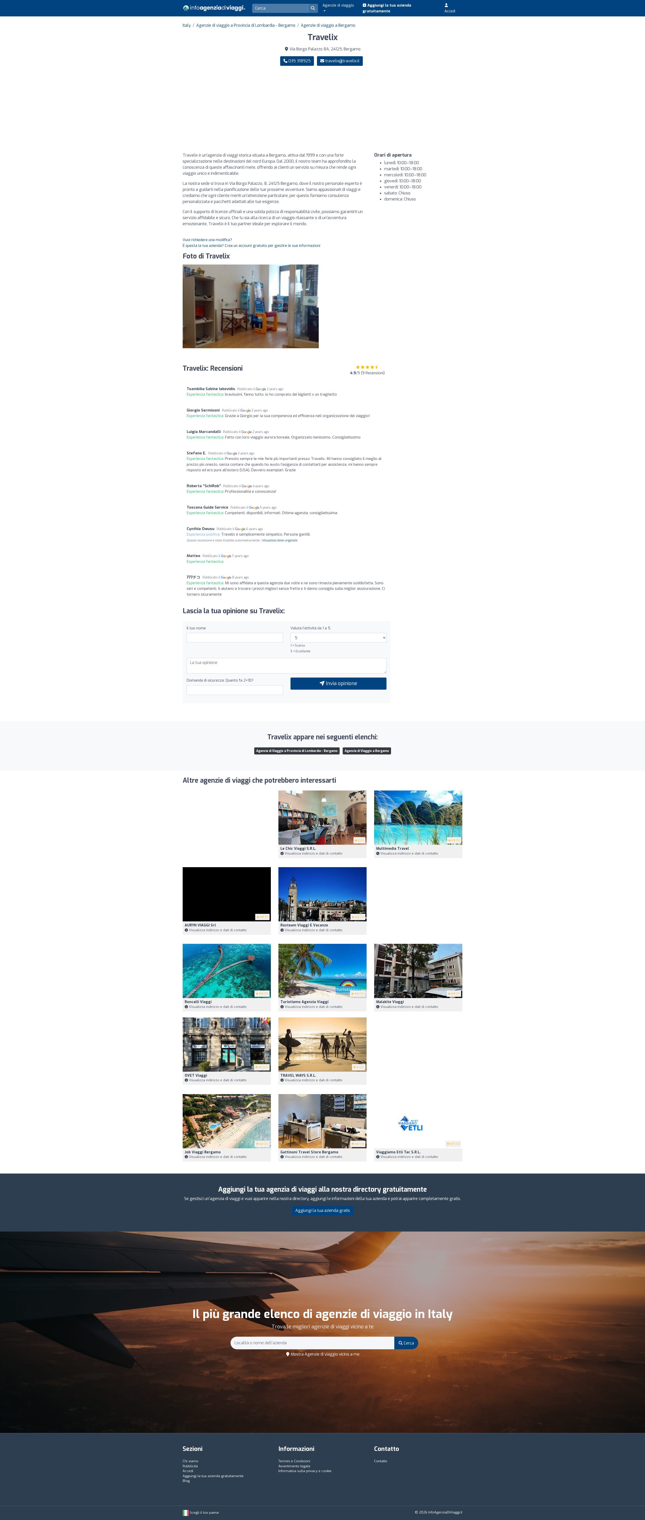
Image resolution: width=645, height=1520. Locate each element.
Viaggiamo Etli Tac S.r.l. (398, 1152)
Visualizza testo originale (279, 540)
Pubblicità (190, 1466)
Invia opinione (341, 683)
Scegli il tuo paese (204, 1512)
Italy (187, 25)
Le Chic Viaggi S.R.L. (298, 848)
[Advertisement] (394, 109)
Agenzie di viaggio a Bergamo (328, 25)
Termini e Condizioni (294, 1461)
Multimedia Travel (392, 848)
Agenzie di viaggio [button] (338, 5)
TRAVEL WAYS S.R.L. (298, 1075)
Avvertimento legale (294, 1466)
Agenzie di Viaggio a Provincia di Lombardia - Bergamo (297, 751)
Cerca (408, 1343)
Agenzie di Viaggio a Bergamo (367, 751)
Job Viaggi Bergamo (203, 1152)
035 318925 (299, 61)
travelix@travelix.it (342, 61)
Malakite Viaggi (390, 1002)
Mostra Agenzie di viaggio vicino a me (325, 1354)
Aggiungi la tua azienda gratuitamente (387, 8)
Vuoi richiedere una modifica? (207, 239)
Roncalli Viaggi (198, 1002)
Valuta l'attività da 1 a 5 (310, 628)
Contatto (380, 1461)
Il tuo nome (196, 628)
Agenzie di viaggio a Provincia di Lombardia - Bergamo (245, 25)
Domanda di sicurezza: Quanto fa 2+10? (220, 680)
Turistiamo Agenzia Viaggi (304, 1002)
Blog (186, 1481)
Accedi (449, 11)
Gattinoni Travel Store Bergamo (309, 1152)
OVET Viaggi (196, 1075)
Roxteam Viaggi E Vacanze (304, 925)
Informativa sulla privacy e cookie (305, 1471)
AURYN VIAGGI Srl (200, 925)
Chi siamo (190, 1461)
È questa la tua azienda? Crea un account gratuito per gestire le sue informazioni (251, 245)
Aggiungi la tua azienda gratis (322, 1210)
